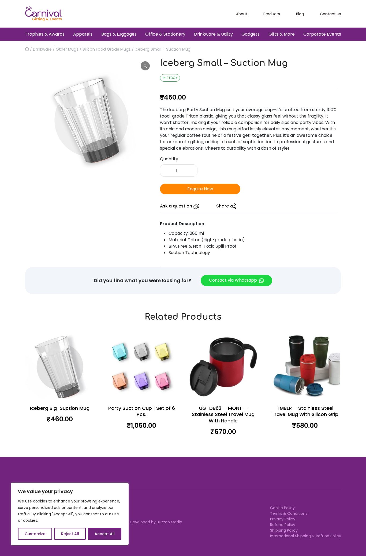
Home (27, 49)
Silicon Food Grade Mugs (107, 49)
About (241, 14)
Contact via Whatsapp (233, 280)
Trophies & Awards (45, 34)
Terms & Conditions (288, 513)
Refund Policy (282, 524)
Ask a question (176, 206)
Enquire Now (200, 189)
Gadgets (250, 34)
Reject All (70, 533)
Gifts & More (281, 34)
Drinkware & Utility (213, 34)
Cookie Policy (282, 507)
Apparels (82, 34)
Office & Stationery (165, 34)
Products (271, 14)
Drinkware (42, 49)
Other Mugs (67, 49)
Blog (300, 14)
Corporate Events (322, 34)
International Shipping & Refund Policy (305, 536)
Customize (35, 533)
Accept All (105, 533)
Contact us (330, 14)
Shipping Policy (284, 530)
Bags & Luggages (119, 34)
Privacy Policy (282, 519)
